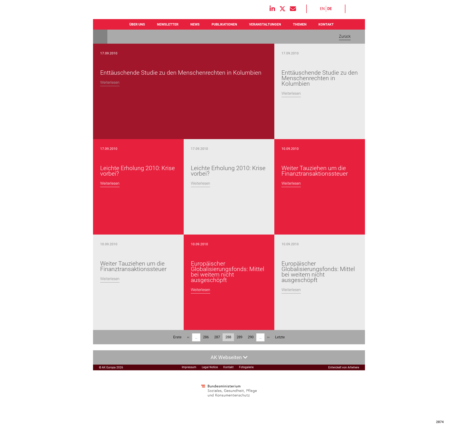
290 (252, 337)
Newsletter (167, 24)
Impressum (189, 367)
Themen (300, 24)
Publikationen (224, 24)
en (322, 8)
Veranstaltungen (265, 24)
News (195, 24)
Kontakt (326, 24)
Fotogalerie (246, 367)
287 (218, 337)
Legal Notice (210, 367)
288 (229, 338)
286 (207, 337)
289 (241, 337)
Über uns (137, 24)
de (329, 8)
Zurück (345, 36)
